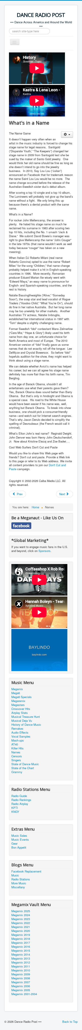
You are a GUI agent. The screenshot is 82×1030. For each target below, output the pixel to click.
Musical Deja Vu (21, 721)
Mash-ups (17, 740)
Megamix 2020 (20, 931)
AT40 (14, 744)
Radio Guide (19, 796)
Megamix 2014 (20, 955)
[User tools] (67, 134)
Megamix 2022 (20, 923)
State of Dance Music (25, 764)
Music (15, 875)
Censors (16, 756)
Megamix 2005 (20, 990)
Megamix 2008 (20, 978)
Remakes (17, 729)
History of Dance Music (26, 725)
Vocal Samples (20, 736)
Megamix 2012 (20, 962)
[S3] (39, 649)
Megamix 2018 (20, 939)
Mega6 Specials (21, 697)
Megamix (17, 689)
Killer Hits (17, 748)
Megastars (18, 705)
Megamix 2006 (20, 986)
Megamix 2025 (20, 911)
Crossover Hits (20, 709)
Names (15, 752)
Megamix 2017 (20, 943)
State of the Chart (22, 768)
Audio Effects (19, 732)
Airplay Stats (19, 713)
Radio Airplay (19, 804)
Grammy (16, 772)
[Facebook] (21, 525)
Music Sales (19, 836)
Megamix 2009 (20, 974)
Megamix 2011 (20, 966)
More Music (18, 883)
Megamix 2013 (20, 958)
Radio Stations (20, 879)
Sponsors (44, 551)
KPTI (14, 808)
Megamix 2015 (20, 951)
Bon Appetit (18, 847)
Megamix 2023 (20, 919)
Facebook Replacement (26, 871)
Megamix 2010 (20, 970)
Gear (14, 843)
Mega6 (15, 693)
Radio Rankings (21, 800)
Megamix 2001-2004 (24, 994)
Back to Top (70, 1021)
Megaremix (18, 701)
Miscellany (18, 887)
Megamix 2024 (20, 915)
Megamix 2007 (20, 982)
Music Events (20, 840)
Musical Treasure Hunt (25, 717)
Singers (16, 760)
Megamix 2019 (20, 935)
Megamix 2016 (20, 947)
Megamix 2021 (20, 927)
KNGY (15, 812)
